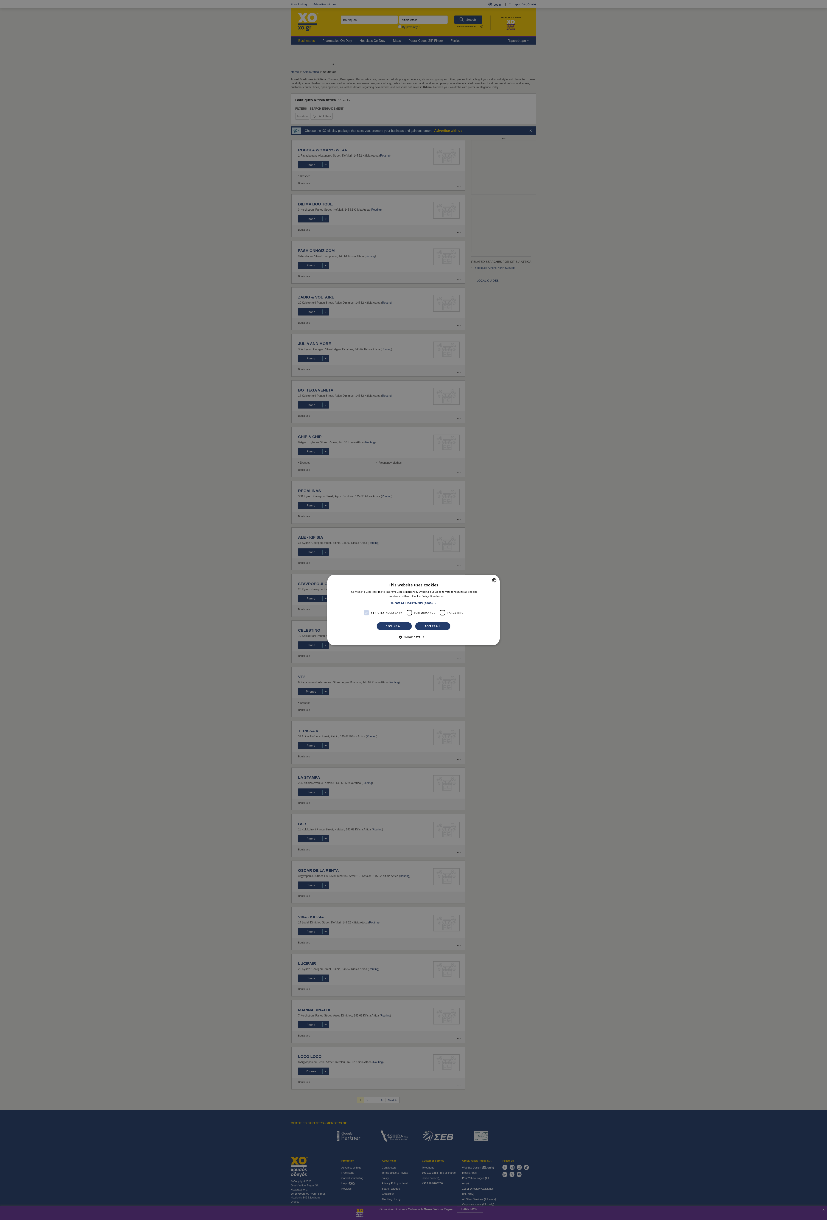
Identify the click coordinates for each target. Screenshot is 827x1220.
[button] (413, 603)
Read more (437, 596)
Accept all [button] (433, 626)
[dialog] (413, 610)
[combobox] (494, 580)
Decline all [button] (394, 626)
